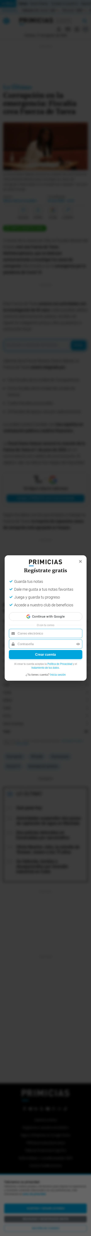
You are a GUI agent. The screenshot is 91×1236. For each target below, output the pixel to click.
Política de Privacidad (59, 663)
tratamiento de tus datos (45, 667)
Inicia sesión (58, 674)
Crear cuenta (45, 654)
